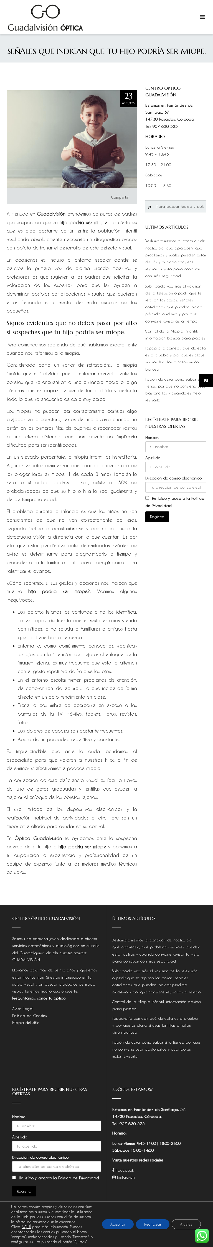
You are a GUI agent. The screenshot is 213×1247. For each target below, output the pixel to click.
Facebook (124, 1170)
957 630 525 (165, 126)
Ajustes (186, 1224)
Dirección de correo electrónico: (173, 478)
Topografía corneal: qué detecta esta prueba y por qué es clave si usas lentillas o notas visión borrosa (155, 1025)
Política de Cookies (29, 1015)
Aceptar (117, 1224)
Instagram (125, 1177)
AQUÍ (26, 1226)
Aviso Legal (22, 1008)
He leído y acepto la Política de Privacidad (59, 1177)
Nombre (152, 437)
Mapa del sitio (25, 1022)
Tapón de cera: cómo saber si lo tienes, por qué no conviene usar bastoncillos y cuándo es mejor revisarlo (156, 1049)
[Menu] (202, 17)
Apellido (152, 457)
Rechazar (152, 1224)
